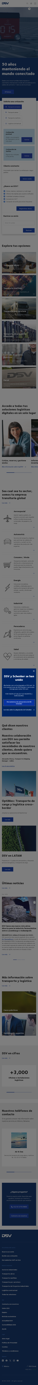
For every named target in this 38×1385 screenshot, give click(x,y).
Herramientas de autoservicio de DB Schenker (19, 703)
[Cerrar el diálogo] (33, 670)
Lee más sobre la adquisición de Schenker (18, 710)
